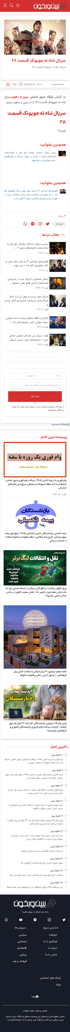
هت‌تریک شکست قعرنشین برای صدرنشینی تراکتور (42, 851)
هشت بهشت (28, 1010)
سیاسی (23, 935)
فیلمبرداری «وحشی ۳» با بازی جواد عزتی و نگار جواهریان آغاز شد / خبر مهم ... (27, 264)
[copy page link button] (14, 84)
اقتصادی (22, 948)
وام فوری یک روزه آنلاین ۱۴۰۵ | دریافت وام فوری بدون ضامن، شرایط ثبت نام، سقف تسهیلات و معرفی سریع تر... (34, 761)
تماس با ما (51, 955)
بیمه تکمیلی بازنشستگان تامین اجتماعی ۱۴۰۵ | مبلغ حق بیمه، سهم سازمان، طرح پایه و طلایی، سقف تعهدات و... (34, 776)
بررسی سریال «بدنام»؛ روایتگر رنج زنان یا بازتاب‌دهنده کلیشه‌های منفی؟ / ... (27, 246)
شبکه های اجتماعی (50, 978)
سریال (60, 216)
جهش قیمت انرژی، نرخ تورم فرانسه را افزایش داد (42, 863)
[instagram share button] (40, 224)
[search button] (11, 5)
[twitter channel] (64, 920)
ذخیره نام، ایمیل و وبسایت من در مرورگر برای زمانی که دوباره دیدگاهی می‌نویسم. (38, 408)
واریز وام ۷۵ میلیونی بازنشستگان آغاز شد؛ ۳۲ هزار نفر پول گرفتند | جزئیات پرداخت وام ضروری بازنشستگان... (35, 822)
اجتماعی (22, 942)
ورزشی (23, 955)
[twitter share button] (47, 224)
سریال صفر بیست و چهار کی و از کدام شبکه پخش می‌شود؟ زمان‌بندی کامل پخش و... (26, 301)
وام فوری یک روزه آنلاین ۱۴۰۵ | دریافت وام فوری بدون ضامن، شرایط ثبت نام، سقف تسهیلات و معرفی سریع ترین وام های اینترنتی (35, 484)
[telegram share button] (32, 224)
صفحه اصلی (58, 84)
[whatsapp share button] (25, 224)
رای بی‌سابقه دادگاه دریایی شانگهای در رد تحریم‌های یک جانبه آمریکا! (35, 887)
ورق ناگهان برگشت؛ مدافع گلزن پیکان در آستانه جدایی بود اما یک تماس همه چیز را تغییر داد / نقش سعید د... (35, 791)
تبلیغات (53, 935)
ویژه (58, 985)
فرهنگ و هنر (20, 961)
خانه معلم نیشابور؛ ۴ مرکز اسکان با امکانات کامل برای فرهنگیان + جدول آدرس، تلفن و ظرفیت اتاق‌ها (40, 673)
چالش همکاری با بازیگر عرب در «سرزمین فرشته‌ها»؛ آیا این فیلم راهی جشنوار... (27, 281)
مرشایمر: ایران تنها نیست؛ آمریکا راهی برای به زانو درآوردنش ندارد (36, 875)
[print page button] (8, 84)
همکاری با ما (50, 942)
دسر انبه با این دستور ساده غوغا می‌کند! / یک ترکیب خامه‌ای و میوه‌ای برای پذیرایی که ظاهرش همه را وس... (37, 837)
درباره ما (52, 948)
